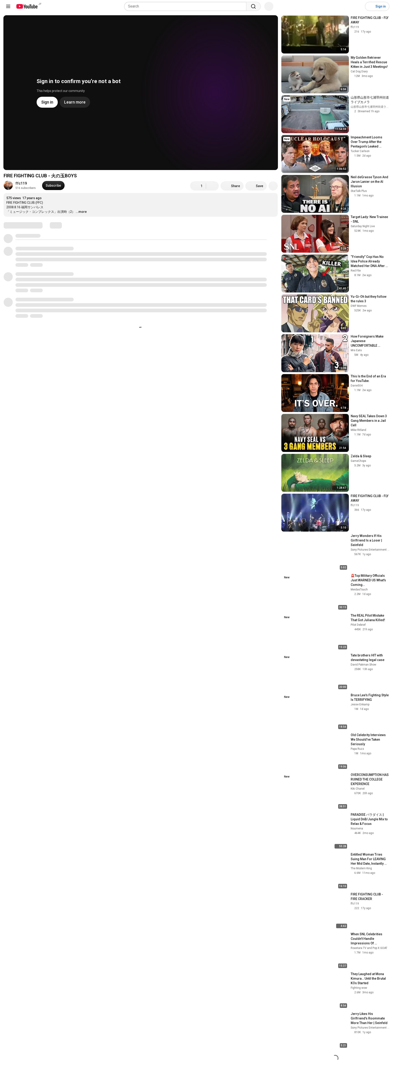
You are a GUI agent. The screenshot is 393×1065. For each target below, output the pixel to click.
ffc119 (21, 183)
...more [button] (81, 212)
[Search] (253, 6)
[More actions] (273, 186)
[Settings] (358, 6)
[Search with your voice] (268, 6)
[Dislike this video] (212, 186)
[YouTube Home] (27, 6)
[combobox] (186, 6)
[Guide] (8, 6)
